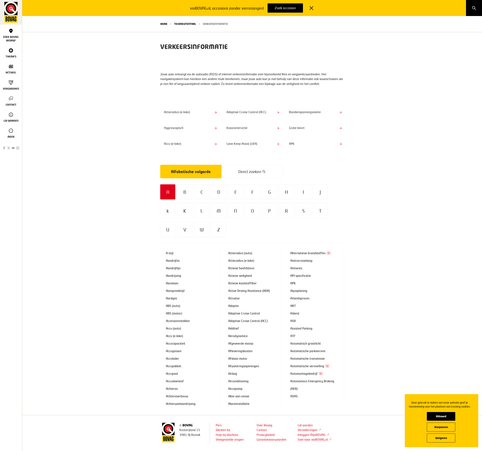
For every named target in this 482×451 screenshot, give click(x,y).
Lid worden (305, 425)
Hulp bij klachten (227, 435)
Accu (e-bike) (174, 336)
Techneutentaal (185, 23)
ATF (293, 336)
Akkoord (441, 416)
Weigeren (441, 438)
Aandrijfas (173, 260)
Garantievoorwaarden (271, 439)
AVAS (294, 396)
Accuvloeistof (175, 381)
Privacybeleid (266, 435)
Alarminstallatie (238, 403)
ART (293, 306)
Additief (233, 328)
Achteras (172, 388)
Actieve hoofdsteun (241, 268)
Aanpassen (441, 427)
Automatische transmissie (307, 358)
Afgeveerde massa (240, 343)
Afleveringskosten (240, 351)
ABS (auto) (173, 306)
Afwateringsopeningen (243, 366)
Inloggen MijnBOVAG (312, 435)
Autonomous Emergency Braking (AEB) (312, 384)
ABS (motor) (174, 313)
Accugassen (174, 351)
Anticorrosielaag (301, 260)
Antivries (296, 268)
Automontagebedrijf (304, 373)
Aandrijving (173, 275)
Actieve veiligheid (240, 275)
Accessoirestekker (178, 321)
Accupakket (173, 366)
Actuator (234, 298)
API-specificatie (300, 275)
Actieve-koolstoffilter (242, 283)
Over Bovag (264, 425)
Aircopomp (235, 388)
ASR (293, 321)
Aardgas (171, 298)
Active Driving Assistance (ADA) (249, 290)
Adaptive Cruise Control (244, 313)
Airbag (232, 373)
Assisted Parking (301, 328)
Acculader (172, 358)
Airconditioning (238, 381)
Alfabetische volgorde (191, 171)
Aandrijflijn (173, 268)
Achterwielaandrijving (180, 403)
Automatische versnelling (307, 366)
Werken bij (223, 430)
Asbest (294, 313)
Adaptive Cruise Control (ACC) (248, 321)
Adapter (233, 306)
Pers (219, 425)
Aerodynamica (238, 336)
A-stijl (169, 253)
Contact (262, 430)
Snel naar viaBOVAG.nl (313, 439)
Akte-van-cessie (238, 396)
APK (293, 283)
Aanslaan (172, 283)
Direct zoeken (249, 171)
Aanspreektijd (175, 290)
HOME (163, 23)
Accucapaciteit (175, 343)
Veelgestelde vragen (230, 439)
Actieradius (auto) (240, 253)
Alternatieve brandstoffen (308, 253)
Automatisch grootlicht (305, 343)
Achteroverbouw (177, 396)
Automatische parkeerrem (307, 351)
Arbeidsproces (299, 298)
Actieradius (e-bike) (241, 260)
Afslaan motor (237, 358)
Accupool (172, 373)
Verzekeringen (307, 430)
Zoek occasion (285, 8)
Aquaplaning (298, 290)
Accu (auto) (173, 328)
